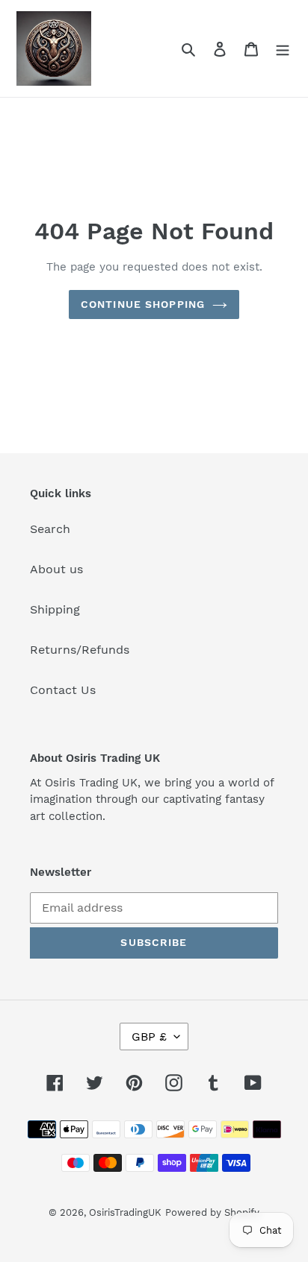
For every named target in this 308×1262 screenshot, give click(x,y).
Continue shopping (143, 304)
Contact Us (63, 690)
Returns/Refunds (79, 650)
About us (56, 569)
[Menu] (282, 48)
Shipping (55, 609)
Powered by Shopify (212, 1212)
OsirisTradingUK (125, 1212)
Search (50, 529)
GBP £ (149, 1036)
